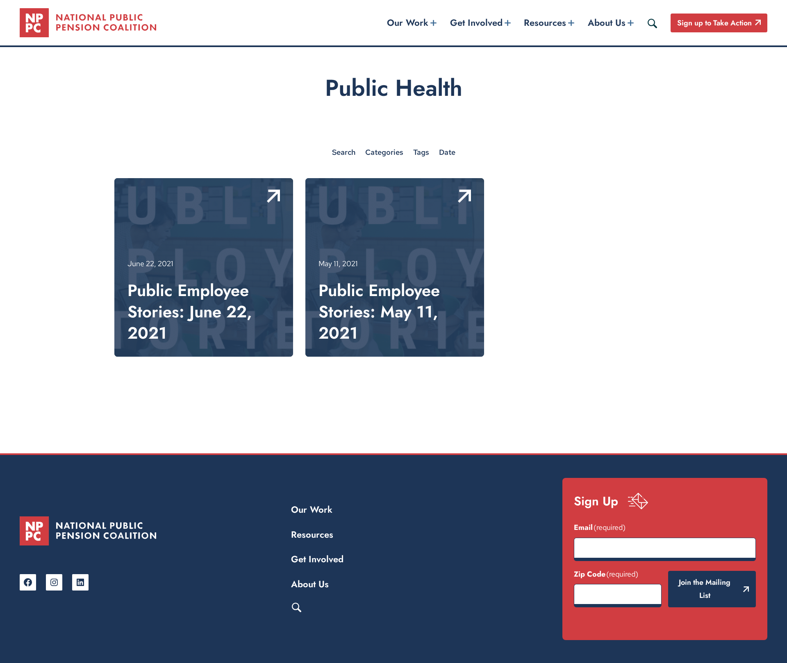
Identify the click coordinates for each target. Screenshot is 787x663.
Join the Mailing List (704, 589)
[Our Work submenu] (433, 22)
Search (296, 607)
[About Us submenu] (630, 22)
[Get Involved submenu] (507, 22)
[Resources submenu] (571, 22)
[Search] (652, 23)
